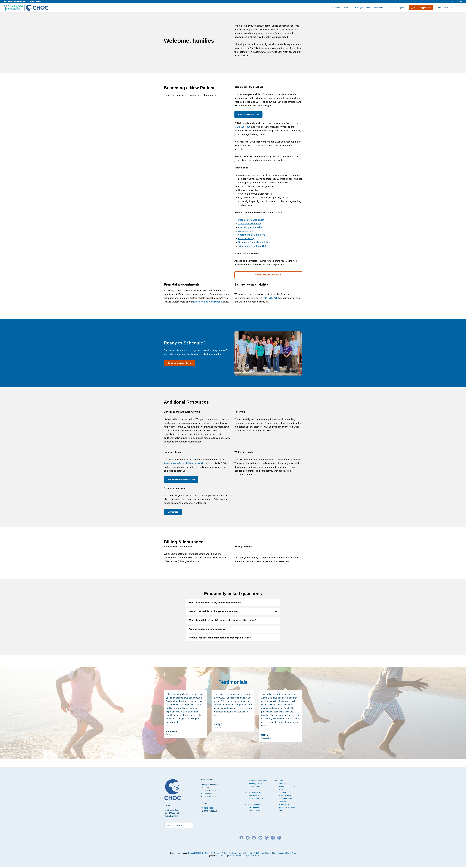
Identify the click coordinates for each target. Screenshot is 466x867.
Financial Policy (246, 238)
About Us (282, 784)
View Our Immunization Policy (181, 480)
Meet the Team (285, 795)
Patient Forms (254, 810)
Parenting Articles (255, 784)
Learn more (172, 512)
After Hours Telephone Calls (252, 246)
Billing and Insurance (287, 786)
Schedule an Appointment (179, 363)
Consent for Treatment (249, 223)
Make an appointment (422, 8)
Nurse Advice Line (256, 798)
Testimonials (284, 804)
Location (282, 792)
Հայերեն (233, 853)
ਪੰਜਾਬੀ (269, 853)
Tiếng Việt (209, 853)
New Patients (254, 807)
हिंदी (285, 853)
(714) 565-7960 (242, 127)
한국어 (224, 853)
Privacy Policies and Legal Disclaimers (243, 856)
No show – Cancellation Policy (254, 242)
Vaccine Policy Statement (251, 234)
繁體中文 (199, 853)
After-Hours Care (255, 795)
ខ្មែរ (274, 853)
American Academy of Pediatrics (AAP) (184, 463)
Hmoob (280, 853)
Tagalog (217, 853)
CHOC (224, 856)
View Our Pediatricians (248, 114)
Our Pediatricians (286, 798)
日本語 (256, 853)
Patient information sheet (251, 220)
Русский (248, 853)
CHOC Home (456, 2)
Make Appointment (252, 804)
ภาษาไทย (292, 853)
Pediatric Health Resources (256, 781)
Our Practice (280, 781)
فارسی (241, 853)
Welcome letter (246, 231)
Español (191, 853)
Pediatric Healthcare (253, 792)
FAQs (281, 789)
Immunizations (254, 786)
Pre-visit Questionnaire (250, 227)
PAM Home (21, 2)
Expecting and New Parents (207, 301)
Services (282, 801)
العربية (263, 853)
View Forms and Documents (268, 275)
